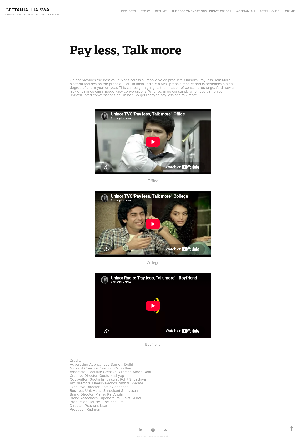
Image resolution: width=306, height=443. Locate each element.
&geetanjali (245, 11)
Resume (161, 11)
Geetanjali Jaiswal (28, 9)
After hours (269, 11)
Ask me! (289, 11)
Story (145, 11)
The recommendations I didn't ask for (201, 11)
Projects (128, 11)
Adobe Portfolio (160, 436)
